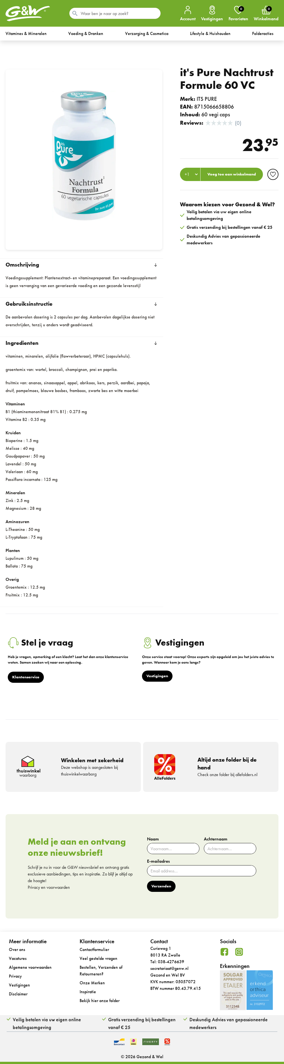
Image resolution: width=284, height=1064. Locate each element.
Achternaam (215, 839)
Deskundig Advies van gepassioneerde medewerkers (228, 1023)
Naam (153, 839)
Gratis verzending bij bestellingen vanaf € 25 (142, 1023)
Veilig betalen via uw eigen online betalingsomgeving (47, 1023)
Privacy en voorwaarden (49, 887)
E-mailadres (158, 861)
